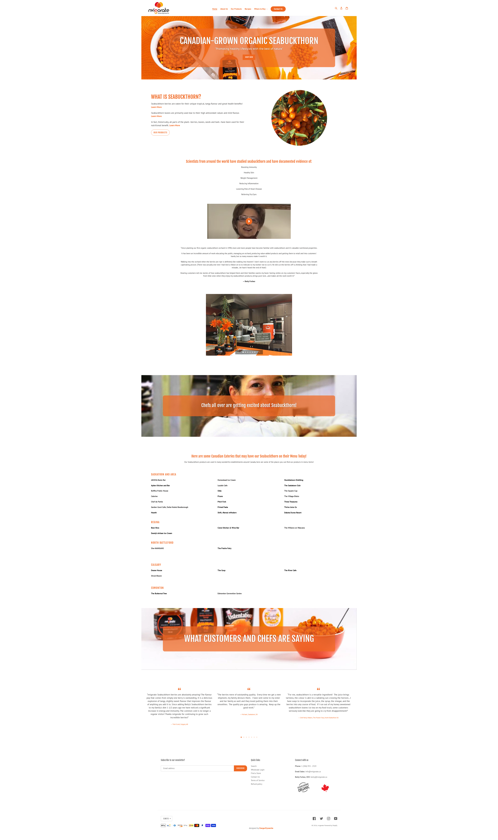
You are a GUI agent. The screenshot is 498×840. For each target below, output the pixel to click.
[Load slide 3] (248, 352)
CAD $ (165, 818)
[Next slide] (260, 352)
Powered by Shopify (330, 825)
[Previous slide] (238, 352)
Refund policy (256, 784)
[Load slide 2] (245, 352)
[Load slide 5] (252, 352)
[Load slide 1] (243, 352)
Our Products (160, 132)
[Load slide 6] (255, 352)
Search (254, 766)
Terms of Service (258, 780)
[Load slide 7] (256, 737)
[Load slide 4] (250, 352)
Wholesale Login (257, 769)
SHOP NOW (249, 57)
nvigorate (321, 825)
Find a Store (256, 773)
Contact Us (255, 777)
